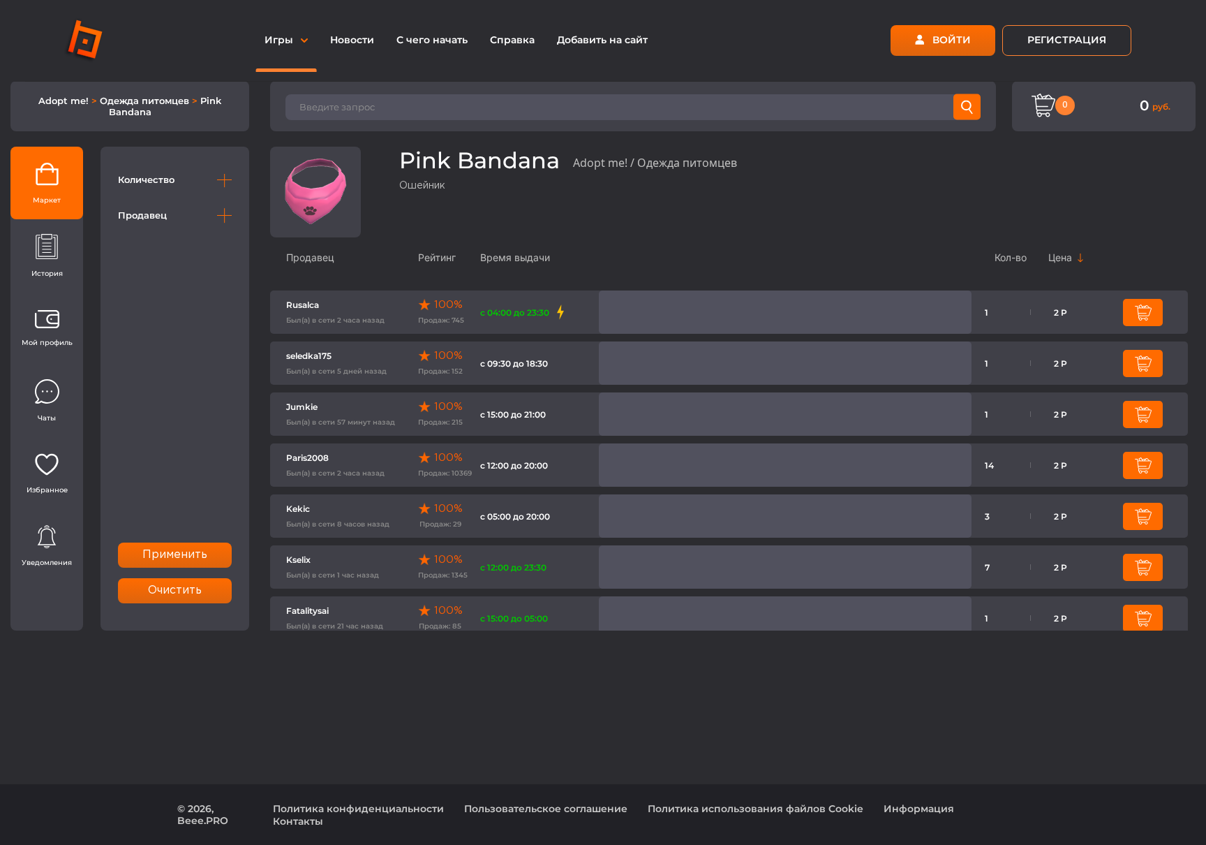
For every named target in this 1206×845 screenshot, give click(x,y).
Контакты (298, 821)
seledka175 (309, 356)
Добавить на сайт (602, 40)
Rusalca (302, 305)
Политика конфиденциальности (358, 808)
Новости (352, 40)
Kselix (298, 559)
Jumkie (302, 407)
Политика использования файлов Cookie (755, 808)
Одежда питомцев (146, 100)
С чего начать (432, 40)
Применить (175, 555)
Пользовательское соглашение (545, 808)
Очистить (175, 590)
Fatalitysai (307, 610)
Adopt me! (64, 100)
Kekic (298, 509)
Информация (919, 808)
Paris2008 (307, 458)
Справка (512, 40)
